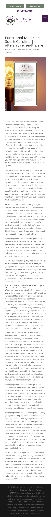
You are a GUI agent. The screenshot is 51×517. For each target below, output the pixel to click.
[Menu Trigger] (45, 18)
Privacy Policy (35, 490)
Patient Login (15, 6)
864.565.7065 (25, 10)
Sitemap (23, 490)
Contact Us (35, 6)
